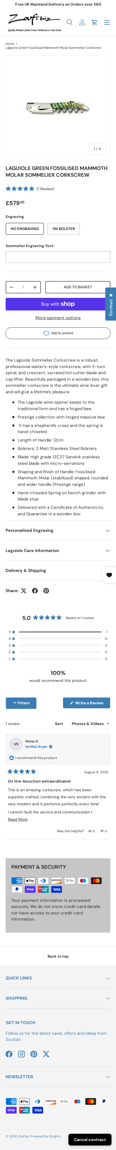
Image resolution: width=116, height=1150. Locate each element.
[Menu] (107, 22)
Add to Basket (78, 287)
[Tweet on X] (23, 590)
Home (10, 44)
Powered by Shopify (46, 1136)
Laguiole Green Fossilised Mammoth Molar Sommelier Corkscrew (53, 48)
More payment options (58, 318)
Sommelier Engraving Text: (30, 245)
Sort (59, 723)
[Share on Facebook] (35, 590)
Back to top (58, 956)
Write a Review (90, 704)
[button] (94, 22)
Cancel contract (90, 1139)
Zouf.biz (23, 1136)
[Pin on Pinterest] (46, 590)
